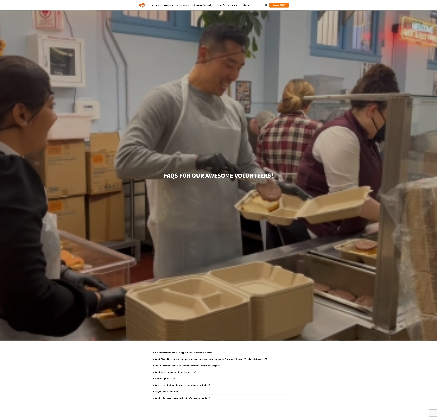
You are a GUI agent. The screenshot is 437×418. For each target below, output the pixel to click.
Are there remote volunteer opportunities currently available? (183, 352)
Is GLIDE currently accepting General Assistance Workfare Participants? (188, 365)
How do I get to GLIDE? (165, 378)
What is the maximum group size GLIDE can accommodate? (182, 398)
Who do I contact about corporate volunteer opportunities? (182, 385)
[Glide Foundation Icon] (142, 5)
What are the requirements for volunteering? (175, 372)
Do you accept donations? (167, 391)
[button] (266, 5)
